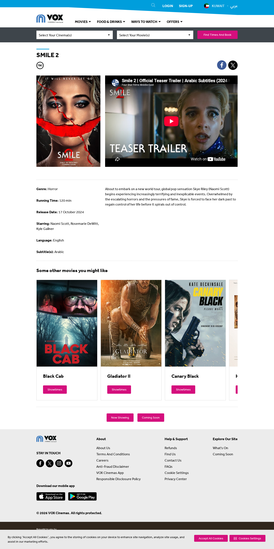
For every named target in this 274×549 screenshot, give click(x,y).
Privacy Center (176, 479)
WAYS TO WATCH (144, 21)
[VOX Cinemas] (49, 19)
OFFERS (173, 21)
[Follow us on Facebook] (40, 463)
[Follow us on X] (50, 463)
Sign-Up (186, 6)
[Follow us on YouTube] (68, 463)
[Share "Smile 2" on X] (233, 65)
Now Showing (120, 417)
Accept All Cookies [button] (211, 538)
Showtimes (55, 389)
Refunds (171, 448)
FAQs (169, 466)
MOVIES (81, 21)
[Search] (153, 6)
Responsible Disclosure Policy (118, 479)
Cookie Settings (177, 473)
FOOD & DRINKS (109, 21)
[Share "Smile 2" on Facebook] (221, 65)
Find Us (170, 454)
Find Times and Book (217, 35)
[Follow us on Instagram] (59, 463)
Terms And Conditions (113, 454)
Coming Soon (151, 417)
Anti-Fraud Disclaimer (112, 466)
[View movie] (67, 323)
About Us (103, 448)
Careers (102, 460)
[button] (247, 538)
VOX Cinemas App (110, 473)
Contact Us (173, 460)
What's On (220, 448)
